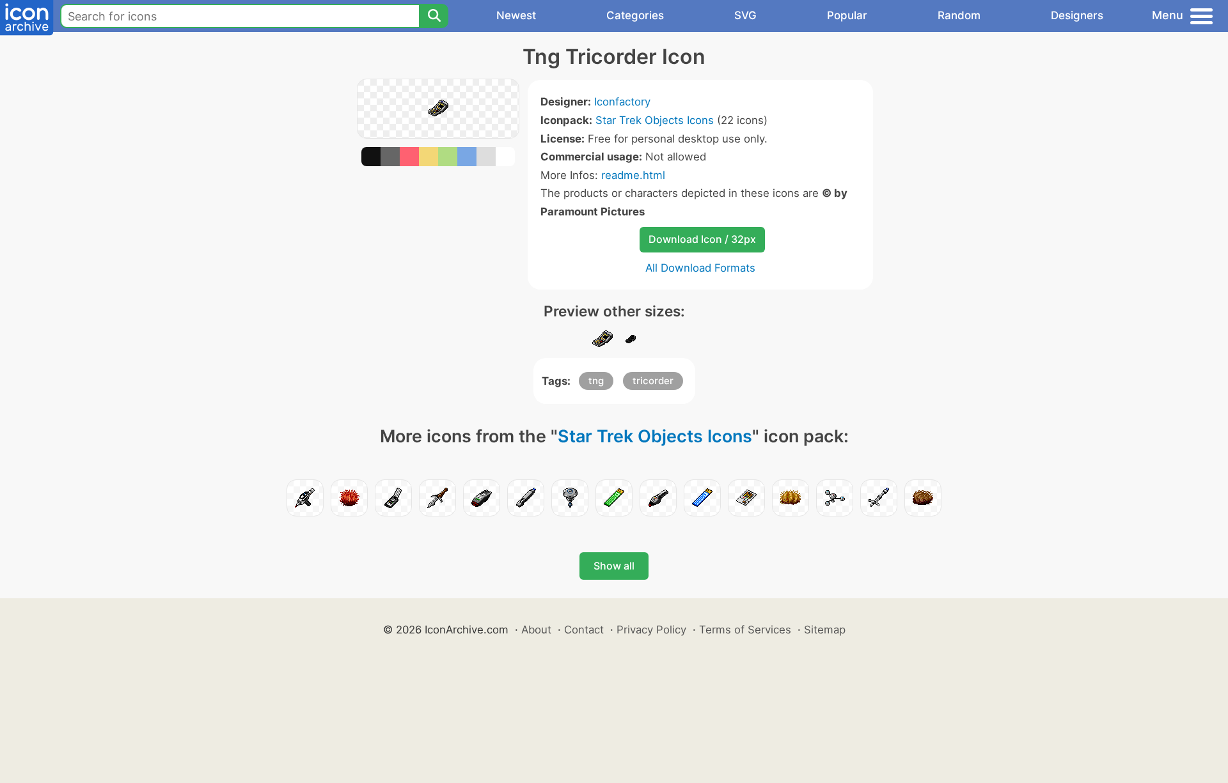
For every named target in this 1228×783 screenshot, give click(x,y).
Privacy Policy (651, 629)
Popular (847, 15)
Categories (635, 15)
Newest (516, 15)
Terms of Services (745, 629)
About (536, 629)
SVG (745, 15)
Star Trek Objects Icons (654, 120)
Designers (1077, 15)
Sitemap (825, 629)
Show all (614, 565)
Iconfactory (622, 101)
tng (596, 381)
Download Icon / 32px (702, 239)
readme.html (633, 175)
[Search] (433, 16)
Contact (584, 629)
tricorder (653, 381)
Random (959, 15)
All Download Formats (700, 267)
